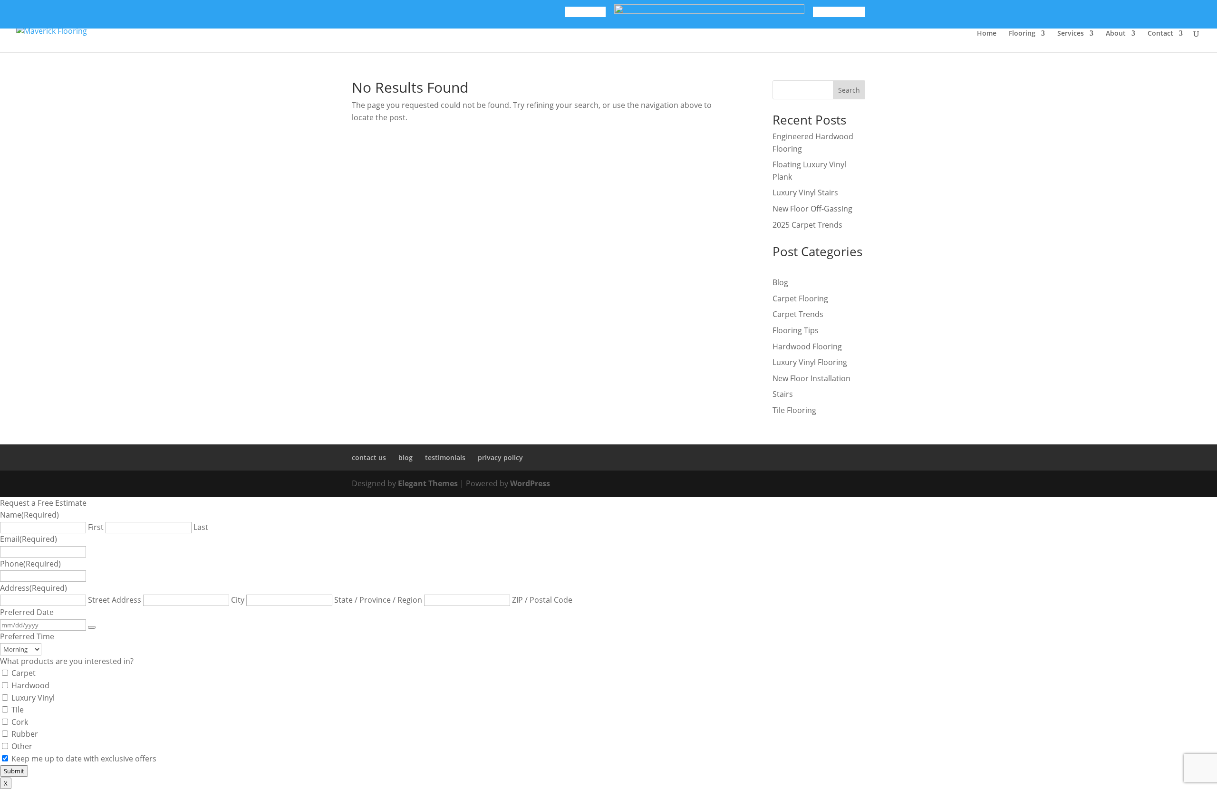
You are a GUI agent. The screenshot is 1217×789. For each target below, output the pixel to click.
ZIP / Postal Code (542, 600)
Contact (1160, 34)
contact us (369, 457)
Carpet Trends (798, 314)
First (96, 527)
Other (21, 746)
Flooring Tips (796, 330)
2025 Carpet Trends (807, 225)
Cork (19, 722)
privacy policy (500, 457)
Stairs (783, 394)
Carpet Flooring (800, 298)
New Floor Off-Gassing (812, 208)
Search (849, 90)
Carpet (23, 673)
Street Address (114, 600)
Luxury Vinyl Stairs (805, 192)
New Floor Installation (811, 378)
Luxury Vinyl (33, 698)
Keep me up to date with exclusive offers (83, 758)
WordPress (530, 483)
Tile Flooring (794, 410)
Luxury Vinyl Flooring (810, 362)
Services (1070, 34)
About (1116, 34)
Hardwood (30, 685)
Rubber (24, 734)
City (237, 600)
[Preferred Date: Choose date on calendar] (92, 627)
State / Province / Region (378, 600)
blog (405, 457)
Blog (780, 282)
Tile (17, 709)
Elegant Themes (428, 483)
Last (200, 527)
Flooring (1022, 34)
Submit (14, 771)
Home (986, 34)
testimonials (445, 457)
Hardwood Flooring (807, 346)
